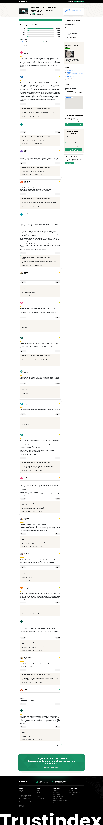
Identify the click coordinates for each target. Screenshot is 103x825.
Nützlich (23, 70)
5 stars (23, 28)
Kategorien (70, 1)
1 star (23, 36)
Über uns (39, 792)
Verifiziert (25, 45)
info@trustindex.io (22, 808)
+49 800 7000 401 (70, 76)
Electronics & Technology (29, 4)
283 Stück (25, 41)
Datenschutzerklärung (58, 796)
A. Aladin (26, 689)
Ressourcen (39, 794)
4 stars (23, 30)
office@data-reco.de (71, 70)
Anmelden (69, 163)
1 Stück (45, 41)
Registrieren (56, 792)
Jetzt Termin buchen (59, 782)
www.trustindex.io (22, 806)
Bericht (58, 70)
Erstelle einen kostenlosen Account (73, 124)
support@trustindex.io (43, 782)
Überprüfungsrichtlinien (58, 798)
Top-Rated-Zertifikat (71, 37)
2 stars (23, 34)
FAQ (54, 802)
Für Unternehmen (79, 1)
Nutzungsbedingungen (58, 794)
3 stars (23, 32)
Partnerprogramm (41, 798)
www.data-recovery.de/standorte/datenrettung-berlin (75, 73)
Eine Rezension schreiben (41, 20)
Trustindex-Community (26, 801)
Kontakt (38, 796)
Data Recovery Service (37, 4)
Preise (38, 790)
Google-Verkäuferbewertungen (60, 800)
